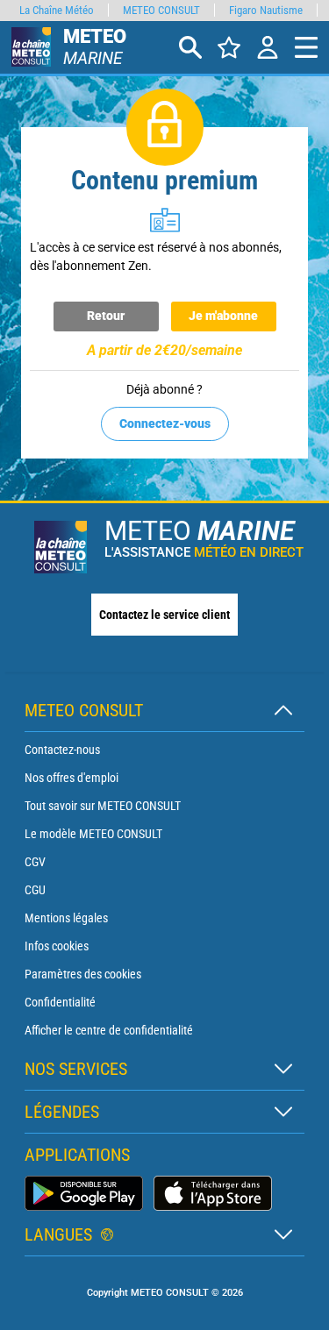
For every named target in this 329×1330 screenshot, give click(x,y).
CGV (35, 862)
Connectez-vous (165, 423)
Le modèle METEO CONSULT (93, 834)
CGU (35, 890)
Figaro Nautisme (266, 10)
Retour (106, 316)
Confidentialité (60, 1002)
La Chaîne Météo (56, 10)
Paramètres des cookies (83, 974)
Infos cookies (57, 946)
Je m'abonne (223, 316)
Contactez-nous (62, 750)
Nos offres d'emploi (71, 778)
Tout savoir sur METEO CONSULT (103, 806)
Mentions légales (66, 918)
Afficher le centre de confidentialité (109, 1030)
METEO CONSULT (161, 10)
